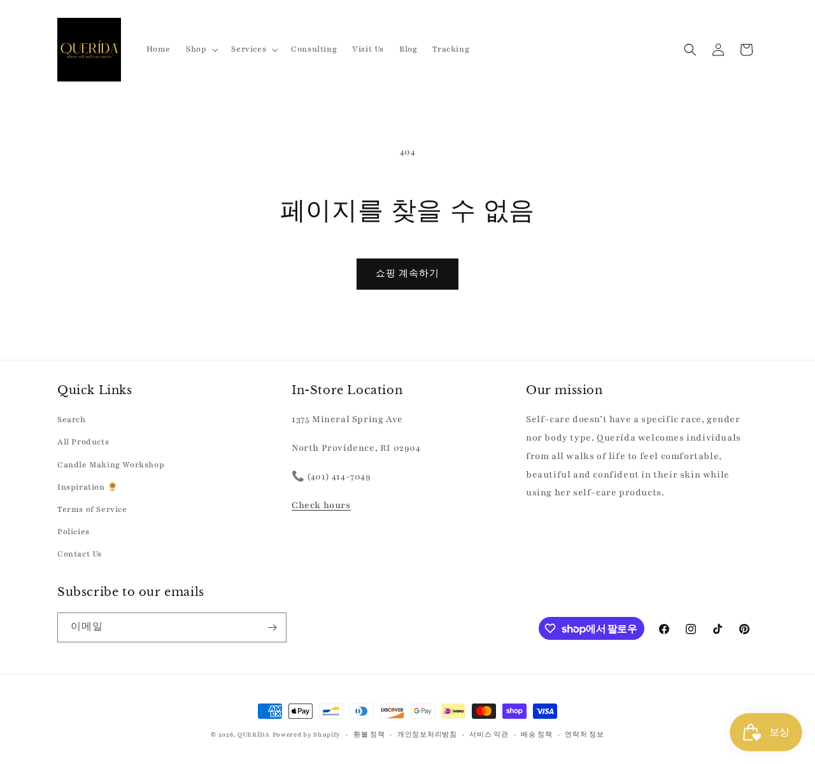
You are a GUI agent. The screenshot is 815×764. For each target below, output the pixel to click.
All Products (83, 442)
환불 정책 (369, 734)
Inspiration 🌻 (87, 487)
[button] (200, 49)
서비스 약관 (488, 734)
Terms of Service (92, 509)
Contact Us (79, 554)
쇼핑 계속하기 (407, 273)
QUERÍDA (253, 734)
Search (71, 419)
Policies (73, 532)
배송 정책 (537, 734)
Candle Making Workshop (110, 465)
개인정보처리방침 (427, 734)
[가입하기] (272, 627)
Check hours (321, 505)
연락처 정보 (584, 734)
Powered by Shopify (307, 734)
